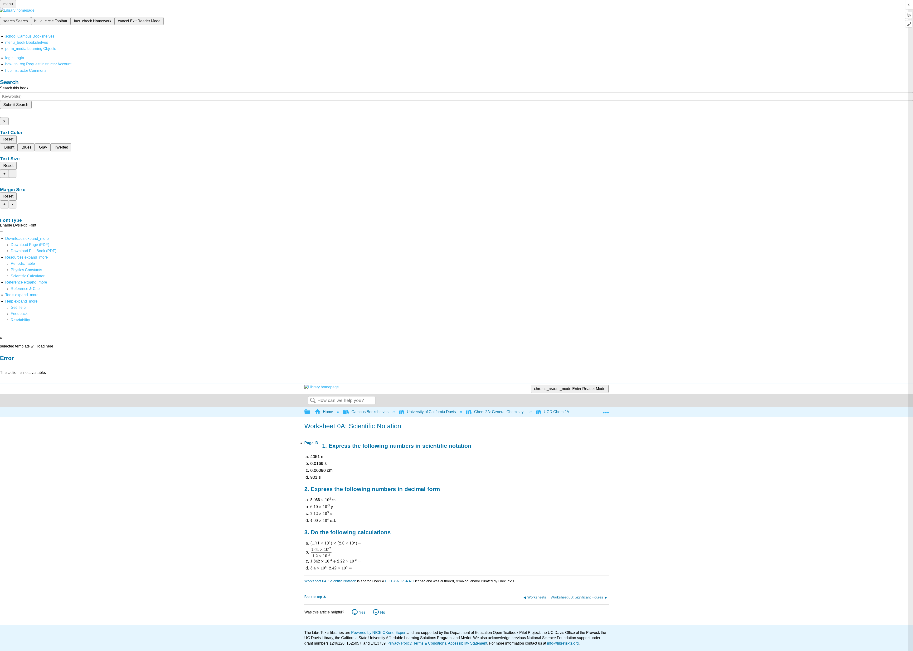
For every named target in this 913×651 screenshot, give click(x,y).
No (382, 612)
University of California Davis (431, 412)
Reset (8, 139)
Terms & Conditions (429, 643)
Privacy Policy (399, 643)
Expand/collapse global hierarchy (310, 412)
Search (313, 401)
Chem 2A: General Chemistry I (499, 412)
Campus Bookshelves (369, 412)
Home (328, 412)
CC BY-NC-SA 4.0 (399, 581)
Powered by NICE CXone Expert (379, 633)
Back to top (313, 597)
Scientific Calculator (27, 276)
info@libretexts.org (562, 643)
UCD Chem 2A (556, 412)
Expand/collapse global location (606, 410)
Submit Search (15, 105)
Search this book (14, 88)
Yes (362, 612)
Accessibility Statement (467, 643)
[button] (19, 314)
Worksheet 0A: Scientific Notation (330, 581)
